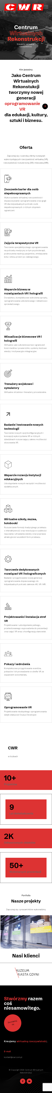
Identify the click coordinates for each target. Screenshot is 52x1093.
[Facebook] (22, 1081)
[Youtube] (29, 1081)
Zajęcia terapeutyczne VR (21, 243)
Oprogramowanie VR (18, 707)
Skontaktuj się (12, 1022)
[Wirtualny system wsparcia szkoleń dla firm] (26, 932)
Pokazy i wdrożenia (17, 664)
